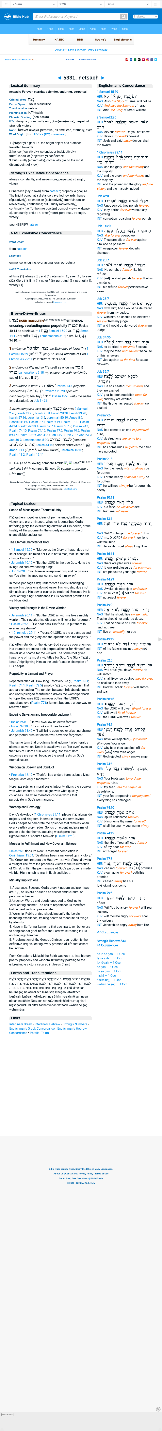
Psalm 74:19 (36, 430)
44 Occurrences (107, 932)
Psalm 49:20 (60, 396)
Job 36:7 (15, 440)
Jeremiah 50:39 (57, 417)
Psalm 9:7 (36, 422)
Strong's (16, 59)
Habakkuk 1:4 (18, 422)
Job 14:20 (57, 435)
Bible (7, 59)
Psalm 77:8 (39, 703)
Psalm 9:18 (104, 459)
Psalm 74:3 (64, 386)
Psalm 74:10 (18, 430)
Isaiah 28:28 (59, 413)
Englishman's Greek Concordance (32, 1028)
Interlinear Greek (20, 1024)
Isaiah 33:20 (77, 413)
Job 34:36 (41, 401)
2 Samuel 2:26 (106, 117)
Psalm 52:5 (104, 660)
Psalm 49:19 (105, 639)
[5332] (157, 648)
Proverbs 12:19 (21, 775)
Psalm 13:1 (80, 681)
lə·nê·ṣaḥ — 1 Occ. (109, 962)
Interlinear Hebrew (47, 1024)
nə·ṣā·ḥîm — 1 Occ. (109, 971)
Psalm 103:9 (27, 435)
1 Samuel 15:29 (53, 331)
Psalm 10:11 (70, 422)
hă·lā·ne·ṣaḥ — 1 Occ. (111, 954)
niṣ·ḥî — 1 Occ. (106, 975)
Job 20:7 (72, 435)
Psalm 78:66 (19, 624)
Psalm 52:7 (45, 426)
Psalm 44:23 (105, 579)
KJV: (100, 105)
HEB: (100, 97)
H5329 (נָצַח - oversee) (49, 134)
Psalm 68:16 (105, 699)
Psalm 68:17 (63, 426)
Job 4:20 (43, 435)
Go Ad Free (7, 1414)
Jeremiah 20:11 (21, 615)
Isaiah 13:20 (25, 413)
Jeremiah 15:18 (71, 450)
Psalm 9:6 (104, 415)
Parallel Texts (39, 1033)
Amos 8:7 (75, 417)
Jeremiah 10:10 (21, 562)
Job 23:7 (85, 435)
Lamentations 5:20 (35, 440)
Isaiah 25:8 (42, 413)
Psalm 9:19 (52, 422)
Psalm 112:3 (64, 836)
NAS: (100, 101)
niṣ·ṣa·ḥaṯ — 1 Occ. (109, 980)
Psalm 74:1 (81, 426)
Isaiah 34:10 (44, 445)
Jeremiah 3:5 (36, 417)
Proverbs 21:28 (54, 391)
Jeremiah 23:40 (21, 731)
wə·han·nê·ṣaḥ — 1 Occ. (112, 984)
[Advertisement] (81, 1112)
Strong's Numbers (75, 1024)
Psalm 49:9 (104, 605)
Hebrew (26, 59)
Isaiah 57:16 (17, 417)
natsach (55, 191)
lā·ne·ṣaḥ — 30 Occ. (110, 958)
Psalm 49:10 (27, 426)
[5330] (5, 648)
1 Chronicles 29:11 (24, 633)
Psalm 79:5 (71, 430)
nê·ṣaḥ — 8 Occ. (107, 967)
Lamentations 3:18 (52, 336)
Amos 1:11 (16, 450)
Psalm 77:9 (54, 430)
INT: (99, 110)
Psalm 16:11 (35, 454)
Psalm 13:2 (17, 454)
